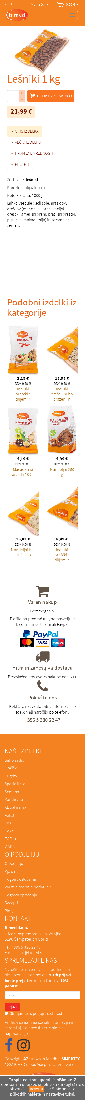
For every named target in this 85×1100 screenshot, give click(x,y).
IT (11, 4)
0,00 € (71, 4)
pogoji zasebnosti (48, 1013)
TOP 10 (11, 838)
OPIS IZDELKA (26, 131)
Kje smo (12, 871)
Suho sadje (14, 760)
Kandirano (14, 799)
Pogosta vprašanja (21, 895)
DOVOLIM (36, 1089)
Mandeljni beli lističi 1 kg (23, 552)
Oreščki (11, 768)
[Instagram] (23, 1049)
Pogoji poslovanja (20, 879)
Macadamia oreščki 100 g (23, 472)
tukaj (69, 1094)
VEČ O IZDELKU (27, 142)
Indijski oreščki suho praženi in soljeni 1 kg (62, 396)
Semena (12, 791)
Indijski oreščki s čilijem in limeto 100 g (23, 396)
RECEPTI (21, 164)
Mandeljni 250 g (62, 472)
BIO (8, 823)
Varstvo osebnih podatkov (28, 887)
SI (5, 4)
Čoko (9, 831)
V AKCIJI (11, 846)
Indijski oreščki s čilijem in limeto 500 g (62, 557)
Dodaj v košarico (54, 96)
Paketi (10, 815)
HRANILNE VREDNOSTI (33, 153)
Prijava (12, 1007)
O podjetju (14, 863)
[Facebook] (9, 1049)
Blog (9, 910)
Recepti (11, 902)
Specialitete (15, 783)
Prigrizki (11, 776)
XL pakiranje (15, 807)
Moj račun (39, 4)
